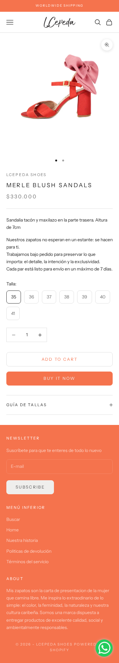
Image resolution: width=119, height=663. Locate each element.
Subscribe (30, 486)
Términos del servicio (27, 561)
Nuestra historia (22, 540)
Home (12, 530)
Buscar (13, 519)
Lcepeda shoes (26, 174)
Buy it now (59, 378)
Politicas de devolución (28, 551)
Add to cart (60, 359)
